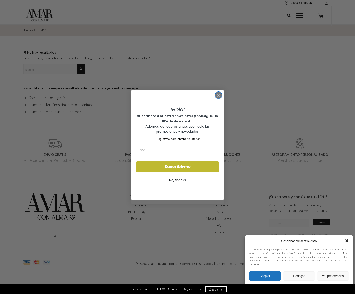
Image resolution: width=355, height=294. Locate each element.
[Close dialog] (218, 95)
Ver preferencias (333, 276)
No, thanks (177, 180)
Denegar (299, 276)
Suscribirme (178, 167)
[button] (347, 241)
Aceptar (265, 276)
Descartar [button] (216, 289)
